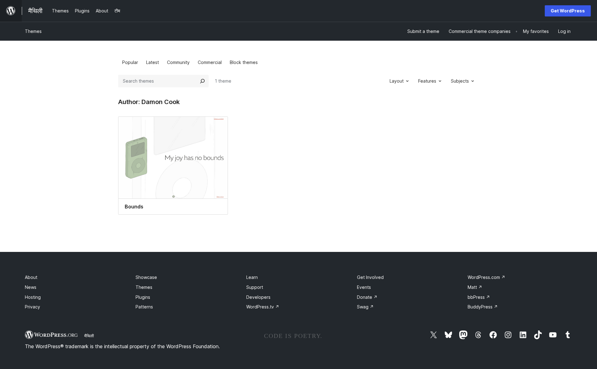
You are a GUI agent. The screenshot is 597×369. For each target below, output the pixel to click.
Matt (475, 287)
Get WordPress (568, 10)
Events (364, 287)
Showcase (146, 277)
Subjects (460, 81)
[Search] (202, 81)
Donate (367, 297)
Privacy (32, 306)
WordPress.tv (262, 306)
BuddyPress (483, 306)
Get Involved (370, 277)
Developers (258, 297)
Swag (365, 306)
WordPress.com (486, 277)
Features (427, 81)
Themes (33, 31)
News (30, 287)
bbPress (479, 297)
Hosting (33, 297)
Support (254, 287)
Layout (397, 81)
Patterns (144, 306)
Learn (252, 277)
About (31, 277)
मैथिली (89, 335)
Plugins (143, 297)
